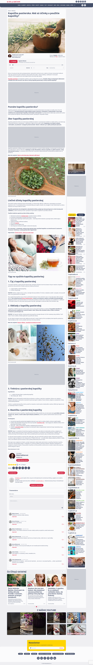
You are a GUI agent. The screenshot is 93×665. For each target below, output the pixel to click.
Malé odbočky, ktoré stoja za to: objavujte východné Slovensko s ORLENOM (80, 397)
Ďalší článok (61, 473)
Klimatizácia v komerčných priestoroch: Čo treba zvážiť (80, 482)
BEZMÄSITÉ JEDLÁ (80, 523)
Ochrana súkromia (58, 653)
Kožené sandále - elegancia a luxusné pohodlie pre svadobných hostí (80, 292)
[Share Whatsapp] (16, 468)
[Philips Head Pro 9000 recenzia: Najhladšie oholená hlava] (76, 617)
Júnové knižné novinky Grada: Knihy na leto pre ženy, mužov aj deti (80, 551)
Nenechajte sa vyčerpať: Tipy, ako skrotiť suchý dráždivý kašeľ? (80, 372)
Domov (9, 10)
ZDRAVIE (42, 5)
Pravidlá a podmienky (44, 653)
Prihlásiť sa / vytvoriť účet (36, 485)
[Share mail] (29, 468)
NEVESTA (78, 277)
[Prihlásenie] (82, 5)
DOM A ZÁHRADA (80, 427)
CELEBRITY (23, 5)
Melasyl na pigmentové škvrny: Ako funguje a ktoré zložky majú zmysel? (80, 232)
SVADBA (68, 5)
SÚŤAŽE (71, 5)
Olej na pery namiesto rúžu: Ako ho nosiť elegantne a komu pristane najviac (80, 259)
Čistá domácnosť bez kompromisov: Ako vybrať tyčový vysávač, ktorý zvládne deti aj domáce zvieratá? (80, 540)
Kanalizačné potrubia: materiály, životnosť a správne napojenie (79, 495)
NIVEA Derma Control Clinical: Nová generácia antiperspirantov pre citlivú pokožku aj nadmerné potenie (80, 409)
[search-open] (85, 5)
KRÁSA (19, 5)
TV (74, 5)
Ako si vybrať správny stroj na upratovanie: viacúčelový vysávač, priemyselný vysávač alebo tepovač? (80, 458)
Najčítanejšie (72, 215)
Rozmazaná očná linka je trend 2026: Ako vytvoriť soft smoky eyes (80, 267)
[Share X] (19, 468)
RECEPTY (37, 5)
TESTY (45, 5)
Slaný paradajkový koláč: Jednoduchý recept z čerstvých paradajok (80, 328)
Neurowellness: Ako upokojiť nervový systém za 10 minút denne (80, 338)
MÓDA (58, 5)
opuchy (17, 223)
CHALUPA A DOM (80, 490)
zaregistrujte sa (40, 480)
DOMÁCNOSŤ (79, 440)
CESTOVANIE (62, 5)
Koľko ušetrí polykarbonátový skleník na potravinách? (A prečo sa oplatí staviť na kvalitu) (80, 432)
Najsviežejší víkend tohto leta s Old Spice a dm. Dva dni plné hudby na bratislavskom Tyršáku (80, 221)
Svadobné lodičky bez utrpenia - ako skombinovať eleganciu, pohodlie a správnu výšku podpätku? (80, 282)
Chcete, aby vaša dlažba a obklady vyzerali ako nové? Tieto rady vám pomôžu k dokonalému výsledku (80, 446)
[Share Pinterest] (22, 468)
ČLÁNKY (78, 368)
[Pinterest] (83, 1)
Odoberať (61, 648)
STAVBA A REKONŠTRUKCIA (80, 468)
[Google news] (51, 658)
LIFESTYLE (29, 5)
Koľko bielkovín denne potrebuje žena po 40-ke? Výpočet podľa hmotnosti (80, 241)
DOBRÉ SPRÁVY (79, 392)
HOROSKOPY (50, 5)
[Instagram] (81, 1)
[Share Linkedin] (25, 468)
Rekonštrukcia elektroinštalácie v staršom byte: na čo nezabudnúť (80, 473)
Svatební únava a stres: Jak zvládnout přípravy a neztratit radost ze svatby (80, 360)
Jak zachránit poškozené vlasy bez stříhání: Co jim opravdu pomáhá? (80, 350)
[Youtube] (79, 1)
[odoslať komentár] (62, 508)
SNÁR (55, 5)
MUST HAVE (79, 288)
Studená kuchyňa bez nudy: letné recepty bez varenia (80, 526)
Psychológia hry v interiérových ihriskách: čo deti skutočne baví (80, 421)
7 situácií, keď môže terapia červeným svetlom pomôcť (80, 304)
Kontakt (27, 653)
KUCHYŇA (78, 513)
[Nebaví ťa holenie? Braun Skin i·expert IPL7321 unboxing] (56, 629)
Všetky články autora (22, 460)
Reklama (34, 653)
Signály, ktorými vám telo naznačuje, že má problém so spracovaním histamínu (80, 315)
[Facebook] (76, 1)
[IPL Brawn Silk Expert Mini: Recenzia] (76, 629)
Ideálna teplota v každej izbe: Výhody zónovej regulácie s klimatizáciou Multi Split (80, 505)
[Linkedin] (85, 1)
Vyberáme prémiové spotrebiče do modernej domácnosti (79, 517)
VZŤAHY (33, 5)
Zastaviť (11, 67)
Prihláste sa (18, 478)
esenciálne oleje (19, 427)
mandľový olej (40, 422)
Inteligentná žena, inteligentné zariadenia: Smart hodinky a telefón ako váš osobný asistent (80, 383)
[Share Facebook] (13, 468)
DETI (77, 418)
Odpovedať (14, 516)
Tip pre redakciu (70, 653)
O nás (20, 653)
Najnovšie (81, 215)
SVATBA (78, 355)
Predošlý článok (12, 473)
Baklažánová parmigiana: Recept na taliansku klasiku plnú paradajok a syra (80, 250)
